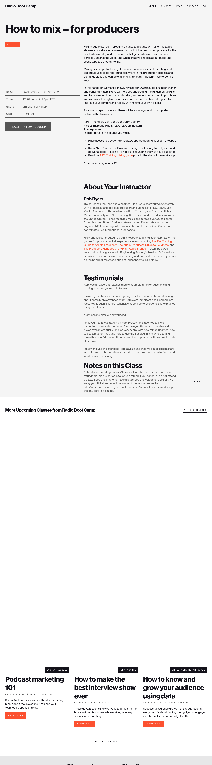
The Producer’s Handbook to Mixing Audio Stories (115, 248)
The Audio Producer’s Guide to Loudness (143, 245)
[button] (204, 6)
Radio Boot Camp (20, 6)
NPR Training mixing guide (116, 155)
